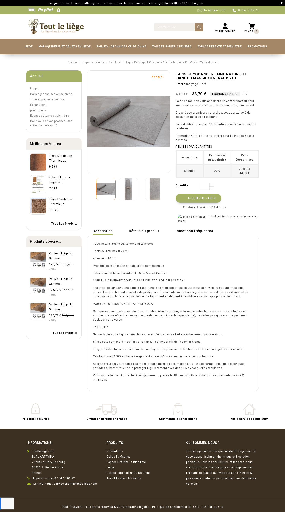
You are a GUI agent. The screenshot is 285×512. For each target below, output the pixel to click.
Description (103, 231)
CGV (196, 507)
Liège (29, 46)
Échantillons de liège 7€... (60, 180)
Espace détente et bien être (219, 46)
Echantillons (38, 104)
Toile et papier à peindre (172, 46)
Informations (39, 443)
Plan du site (215, 507)
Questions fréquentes (194, 231)
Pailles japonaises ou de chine (121, 46)
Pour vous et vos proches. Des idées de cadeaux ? (51, 123)
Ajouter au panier (199, 198)
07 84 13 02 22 (248, 10)
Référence (183, 84)
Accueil (36, 76)
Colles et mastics (118, 456)
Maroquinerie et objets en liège (65, 46)
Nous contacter (215, 10)
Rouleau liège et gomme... (61, 256)
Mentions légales (137, 507)
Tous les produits (64, 223)
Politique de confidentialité (171, 507)
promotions (257, 46)
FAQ (203, 507)
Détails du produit (144, 231)
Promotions (115, 451)
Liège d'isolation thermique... (60, 158)
